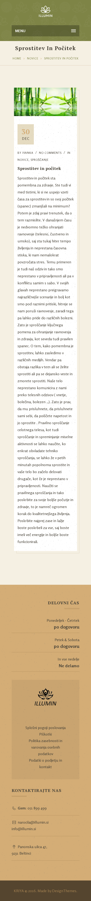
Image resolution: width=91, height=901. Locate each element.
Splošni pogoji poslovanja (45, 727)
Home (17, 58)
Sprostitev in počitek (61, 58)
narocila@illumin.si (33, 822)
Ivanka (27, 153)
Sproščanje (40, 160)
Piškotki (45, 734)
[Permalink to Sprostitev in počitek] (45, 114)
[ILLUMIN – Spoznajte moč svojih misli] (45, 11)
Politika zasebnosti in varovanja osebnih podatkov (45, 747)
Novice (32, 58)
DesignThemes (64, 890)
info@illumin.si (24, 828)
